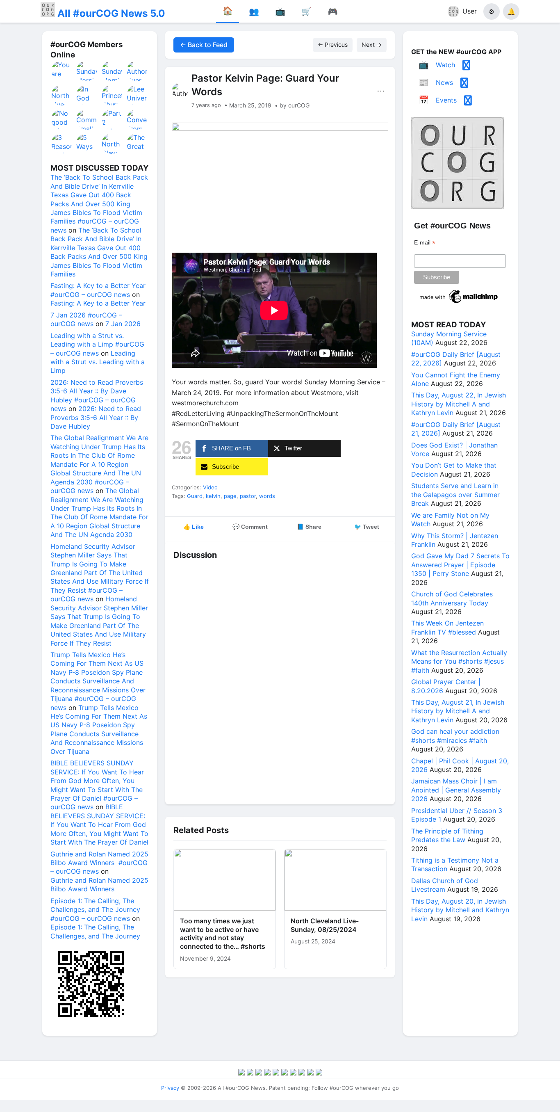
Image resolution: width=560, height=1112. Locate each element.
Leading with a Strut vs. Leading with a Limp (97, 362)
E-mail (424, 243)
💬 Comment (250, 526)
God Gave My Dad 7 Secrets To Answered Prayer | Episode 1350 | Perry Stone (460, 565)
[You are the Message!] (62, 71)
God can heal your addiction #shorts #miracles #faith (455, 735)
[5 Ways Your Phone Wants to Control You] (87, 143)
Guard (195, 496)
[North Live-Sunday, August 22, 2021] (62, 95)
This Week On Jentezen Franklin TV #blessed (447, 627)
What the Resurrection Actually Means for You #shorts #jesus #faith (459, 661)
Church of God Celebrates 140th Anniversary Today (452, 598)
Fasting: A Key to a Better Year (98, 303)
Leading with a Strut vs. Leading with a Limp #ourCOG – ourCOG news (97, 344)
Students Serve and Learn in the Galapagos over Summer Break (455, 494)
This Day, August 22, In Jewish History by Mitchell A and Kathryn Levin (458, 404)
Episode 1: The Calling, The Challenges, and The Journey (95, 931)
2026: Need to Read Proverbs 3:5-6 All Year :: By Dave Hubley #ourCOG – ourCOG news (96, 395)
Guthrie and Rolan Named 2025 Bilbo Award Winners (99, 884)
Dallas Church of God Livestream (444, 885)
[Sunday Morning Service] (87, 71)
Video (210, 487)
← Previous (333, 44)
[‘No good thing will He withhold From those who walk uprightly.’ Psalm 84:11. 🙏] (62, 119)
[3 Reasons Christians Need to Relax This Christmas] (62, 143)
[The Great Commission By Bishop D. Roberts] (137, 143)
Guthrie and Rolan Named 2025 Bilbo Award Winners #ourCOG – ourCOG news (99, 863)
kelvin (213, 496)
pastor (248, 496)
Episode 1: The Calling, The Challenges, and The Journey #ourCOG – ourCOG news (95, 909)
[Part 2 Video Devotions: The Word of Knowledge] (112, 119)
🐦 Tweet (366, 526)
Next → (372, 44)
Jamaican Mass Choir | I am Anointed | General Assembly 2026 (456, 790)
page (230, 496)
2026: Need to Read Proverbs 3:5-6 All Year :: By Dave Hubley (95, 417)
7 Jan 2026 (123, 324)
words (267, 496)
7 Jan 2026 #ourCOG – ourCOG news (86, 319)
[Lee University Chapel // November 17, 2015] (137, 95)
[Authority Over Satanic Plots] (137, 71)
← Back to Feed (204, 45)
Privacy (170, 1088)
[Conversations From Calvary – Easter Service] (137, 119)
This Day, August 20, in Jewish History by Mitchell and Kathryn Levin (460, 910)
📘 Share (309, 526)
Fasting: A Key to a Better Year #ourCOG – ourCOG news (98, 289)
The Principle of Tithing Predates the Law (447, 835)
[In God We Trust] (87, 95)
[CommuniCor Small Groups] (87, 119)
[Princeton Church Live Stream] (112, 95)
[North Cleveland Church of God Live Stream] (112, 143)
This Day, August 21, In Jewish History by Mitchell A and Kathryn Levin (457, 711)
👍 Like (193, 526)
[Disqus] (280, 682)
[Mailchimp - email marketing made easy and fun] (459, 303)
